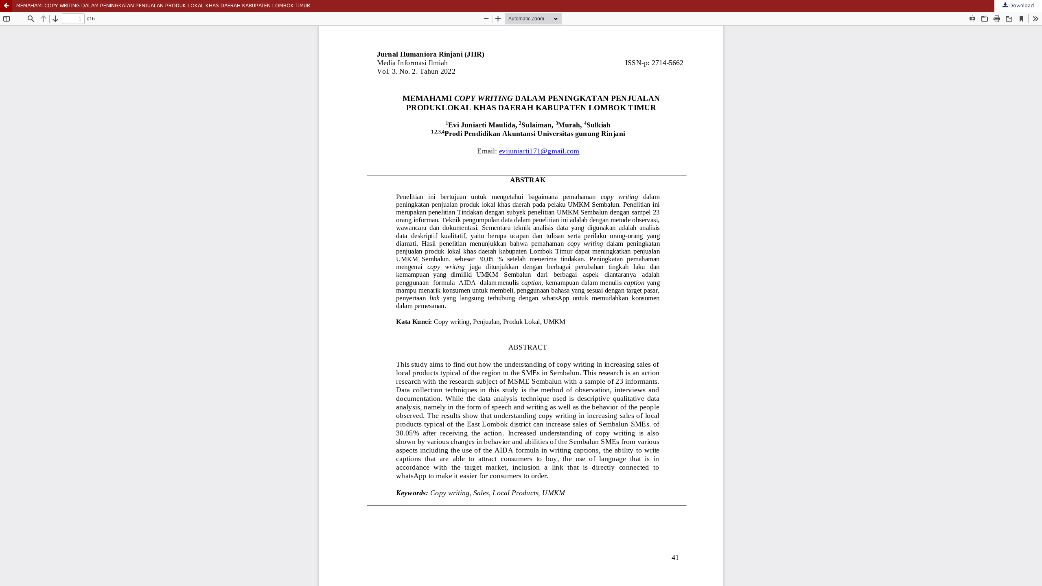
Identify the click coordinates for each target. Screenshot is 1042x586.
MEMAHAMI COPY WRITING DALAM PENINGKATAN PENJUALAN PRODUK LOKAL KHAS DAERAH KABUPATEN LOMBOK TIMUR (163, 6)
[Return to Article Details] (6, 6)
